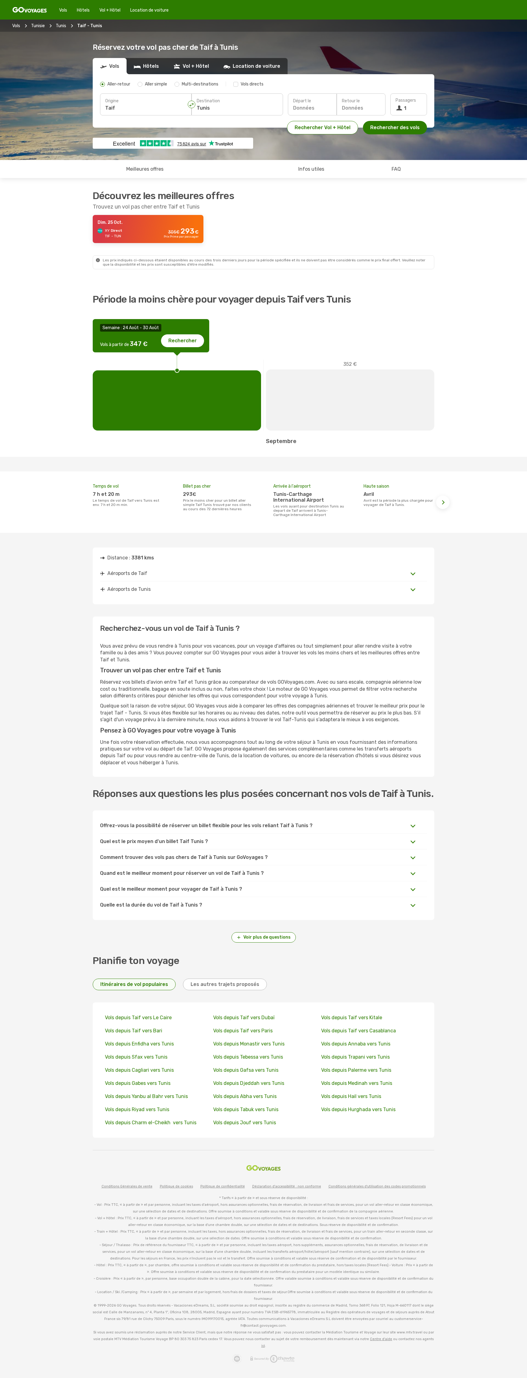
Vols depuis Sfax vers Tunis (136, 1057)
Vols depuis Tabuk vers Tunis (245, 1109)
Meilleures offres (144, 169)
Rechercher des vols (395, 127)
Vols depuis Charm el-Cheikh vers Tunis (150, 1122)
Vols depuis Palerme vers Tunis (356, 1070)
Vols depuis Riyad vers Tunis (137, 1109)
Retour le (351, 101)
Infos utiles (311, 169)
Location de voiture (149, 10)
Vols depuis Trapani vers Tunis (355, 1057)
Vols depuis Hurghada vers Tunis (358, 1109)
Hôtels (83, 10)
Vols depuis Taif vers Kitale (351, 1017)
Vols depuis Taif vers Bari (133, 1031)
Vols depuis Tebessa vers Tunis (248, 1057)
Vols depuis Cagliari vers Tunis (139, 1070)
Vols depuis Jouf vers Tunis (244, 1122)
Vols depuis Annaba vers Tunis (355, 1044)
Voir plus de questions (267, 937)
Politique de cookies (176, 1186)
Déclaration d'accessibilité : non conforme (286, 1186)
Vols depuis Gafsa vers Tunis (245, 1070)
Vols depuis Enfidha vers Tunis (139, 1044)
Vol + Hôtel (109, 10)
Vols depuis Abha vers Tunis (245, 1096)
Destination (208, 101)
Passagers (406, 100)
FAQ (396, 169)
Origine (112, 101)
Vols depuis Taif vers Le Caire (138, 1017)
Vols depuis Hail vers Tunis (351, 1096)
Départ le (302, 101)
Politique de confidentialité (222, 1186)
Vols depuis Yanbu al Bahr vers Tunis (146, 1096)
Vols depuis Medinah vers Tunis (356, 1083)
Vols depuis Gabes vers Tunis (137, 1083)
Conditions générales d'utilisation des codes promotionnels (377, 1186)
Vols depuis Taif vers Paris (243, 1031)
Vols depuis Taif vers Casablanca (358, 1031)
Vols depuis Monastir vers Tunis (249, 1044)
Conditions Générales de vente (127, 1186)
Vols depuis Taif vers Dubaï (243, 1017)
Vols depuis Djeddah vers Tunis (248, 1083)
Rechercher (182, 341)
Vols (63, 10)
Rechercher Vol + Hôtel (322, 127)
